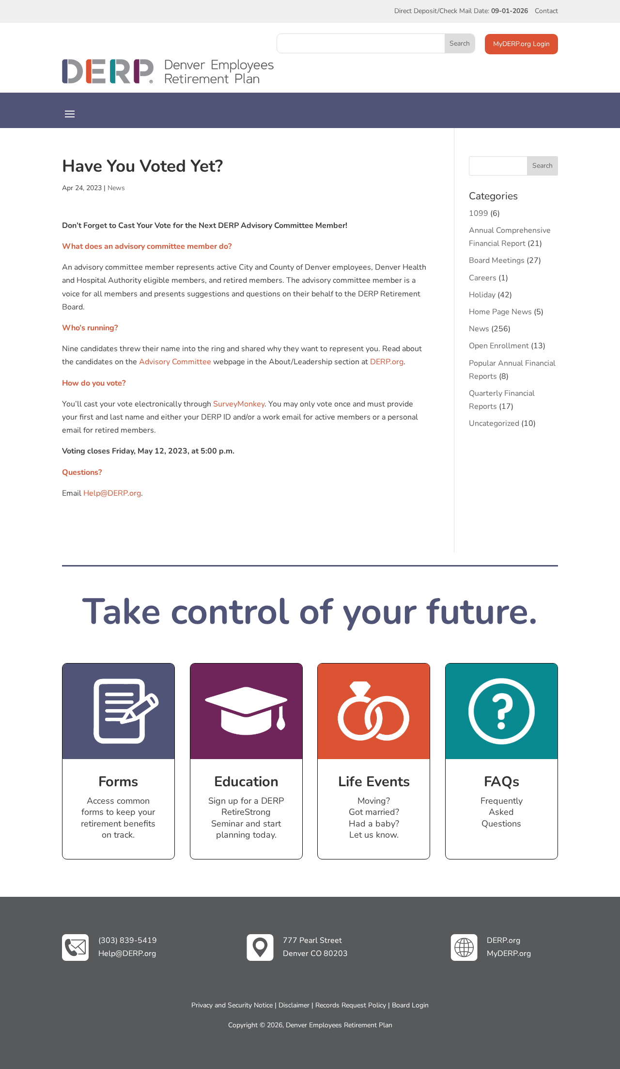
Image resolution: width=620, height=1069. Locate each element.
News (116, 188)
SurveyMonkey (238, 404)
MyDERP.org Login (521, 44)
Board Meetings (497, 260)
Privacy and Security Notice (232, 1005)
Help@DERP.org (112, 493)
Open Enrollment (499, 345)
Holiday (482, 295)
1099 (478, 213)
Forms (118, 781)
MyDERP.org (509, 953)
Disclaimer (294, 1005)
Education (246, 781)
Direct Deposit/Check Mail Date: (461, 11)
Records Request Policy (350, 1005)
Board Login (410, 1005)
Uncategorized (494, 423)
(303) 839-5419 (127, 940)
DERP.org (386, 361)
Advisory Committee (175, 361)
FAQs (501, 781)
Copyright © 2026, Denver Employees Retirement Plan (310, 1025)
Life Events (374, 781)
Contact (546, 11)
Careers (482, 278)
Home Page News (500, 312)
